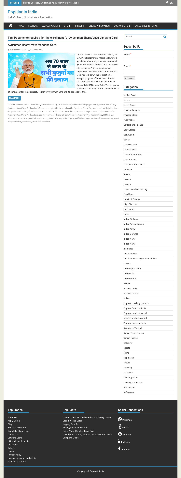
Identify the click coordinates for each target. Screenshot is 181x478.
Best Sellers (129, 129)
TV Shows (128, 372)
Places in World (131, 293)
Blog (10, 424)
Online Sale (129, 273)
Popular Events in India (135, 308)
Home (11, 451)
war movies (129, 387)
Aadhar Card (129, 95)
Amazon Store (130, 114)
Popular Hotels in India (135, 323)
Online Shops (130, 278)
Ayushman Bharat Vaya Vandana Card (32, 45)
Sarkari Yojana (68, 118)
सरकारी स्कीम (37, 121)
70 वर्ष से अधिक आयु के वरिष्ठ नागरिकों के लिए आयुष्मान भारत (77, 105)
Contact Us (13, 434)
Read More (14, 98)
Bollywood (129, 134)
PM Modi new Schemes (38, 118)
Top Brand (129, 357)
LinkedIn (126, 441)
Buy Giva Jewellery (17, 427)
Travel (20, 26)
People (127, 283)
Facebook (125, 449)
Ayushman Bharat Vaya (106, 105)
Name (127, 54)
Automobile (129, 119)
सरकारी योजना (26, 121)
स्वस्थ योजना (46, 121)
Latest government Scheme (50, 115)
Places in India (130, 288)
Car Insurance (130, 144)
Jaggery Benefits (71, 424)
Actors (127, 100)
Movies (127, 263)
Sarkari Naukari (51, 26)
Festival (33, 26)
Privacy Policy (14, 454)
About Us (12, 417)
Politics (127, 298)
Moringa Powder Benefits (75, 427)
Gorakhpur (129, 194)
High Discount (130, 204)
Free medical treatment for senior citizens (58, 111)
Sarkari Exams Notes (32, 105)
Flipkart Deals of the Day (135, 189)
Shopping (128, 342)
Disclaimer (13, 444)
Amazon (126, 427)
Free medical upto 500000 (87, 111)
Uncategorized (131, 377)
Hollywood (129, 209)
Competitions (130, 159)
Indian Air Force (131, 218)
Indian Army (129, 228)
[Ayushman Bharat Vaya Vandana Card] (41, 54)
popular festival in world (135, 318)
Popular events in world (135, 313)
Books (127, 139)
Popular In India (22, 11)
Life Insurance (130, 253)
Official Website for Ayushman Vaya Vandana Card (82, 115)
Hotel (126, 214)
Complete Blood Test (134, 164)
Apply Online (14, 420)
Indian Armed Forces (134, 223)
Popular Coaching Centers (136, 303)
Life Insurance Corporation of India (140, 258)
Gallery (11, 447)
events (127, 174)
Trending (80, 26)
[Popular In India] (10, 25)
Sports (127, 347)
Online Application (99, 26)
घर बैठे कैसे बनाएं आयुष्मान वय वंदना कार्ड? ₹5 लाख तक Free (94, 118)
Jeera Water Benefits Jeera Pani (78, 430)
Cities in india (130, 149)
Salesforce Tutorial (146, 26)
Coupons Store (122, 26)
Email (127, 66)
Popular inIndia (36, 50)
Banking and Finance (133, 124)
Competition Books (133, 154)
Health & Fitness (16, 105)
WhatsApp (127, 419)
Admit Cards (129, 105)
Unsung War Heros (133, 382)
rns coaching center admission (22, 458)
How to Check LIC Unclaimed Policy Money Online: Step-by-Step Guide (57, 2)
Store (67, 26)
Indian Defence (131, 233)
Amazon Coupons (132, 109)
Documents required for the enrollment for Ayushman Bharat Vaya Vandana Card (71, 108)
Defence (128, 169)
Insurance (128, 248)
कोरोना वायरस (129, 392)
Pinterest (126, 434)
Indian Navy (129, 238)
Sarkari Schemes (55, 118)
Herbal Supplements (19, 441)
